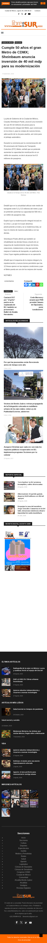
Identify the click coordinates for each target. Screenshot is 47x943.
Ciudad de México (7, 42)
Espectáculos (23, 848)
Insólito (23, 851)
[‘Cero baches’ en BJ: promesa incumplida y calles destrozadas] (10, 486)
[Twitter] (30, 285)
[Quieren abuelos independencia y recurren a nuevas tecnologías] (6, 693)
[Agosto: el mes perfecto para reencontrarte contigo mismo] (6, 775)
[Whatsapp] (41, 285)
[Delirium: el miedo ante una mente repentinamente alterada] (6, 764)
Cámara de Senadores (23, 869)
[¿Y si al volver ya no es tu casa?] (34, 807)
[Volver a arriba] (41, 935)
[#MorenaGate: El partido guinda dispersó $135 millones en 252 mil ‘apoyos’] (10, 497)
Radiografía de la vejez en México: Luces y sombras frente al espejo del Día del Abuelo (29, 670)
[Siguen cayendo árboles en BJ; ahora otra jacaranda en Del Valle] (6, 807)
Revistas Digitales (24, 888)
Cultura (23, 843)
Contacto (37, 11)
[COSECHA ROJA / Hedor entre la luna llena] (34, 798)
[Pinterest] (37, 285)
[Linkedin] (34, 285)
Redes (23, 856)
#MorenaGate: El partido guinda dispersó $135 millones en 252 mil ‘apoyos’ (31, 496)
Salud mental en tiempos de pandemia (28, 709)
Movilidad (18, 42)
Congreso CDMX (23, 872)
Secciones (23, 840)
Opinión (23, 861)
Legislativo (23, 864)
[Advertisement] (20, 591)
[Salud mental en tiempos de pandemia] (6, 712)
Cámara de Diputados (23, 867)
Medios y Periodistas (23, 854)
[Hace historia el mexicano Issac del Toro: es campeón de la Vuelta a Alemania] (6, 816)
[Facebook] (26, 285)
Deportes (23, 846)
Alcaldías (23, 883)
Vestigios (23, 885)
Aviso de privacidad (24, 940)
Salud (23, 859)
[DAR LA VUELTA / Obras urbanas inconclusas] (6, 682)
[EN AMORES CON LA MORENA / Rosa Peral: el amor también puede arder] (15, 807)
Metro (16, 291)
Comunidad (23, 877)
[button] (42, 3)
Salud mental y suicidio (11, 720)
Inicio (23, 838)
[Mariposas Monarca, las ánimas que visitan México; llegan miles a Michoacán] (6, 734)
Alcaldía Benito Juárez (23, 880)
